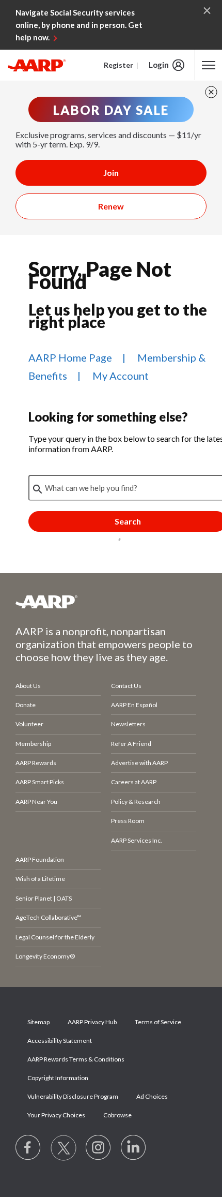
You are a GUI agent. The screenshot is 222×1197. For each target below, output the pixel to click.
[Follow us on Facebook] (28, 1148)
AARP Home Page (70, 357)
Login (159, 64)
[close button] (211, 92)
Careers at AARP (133, 782)
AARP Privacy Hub (92, 1022)
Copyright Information (57, 1078)
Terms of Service (158, 1022)
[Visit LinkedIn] (134, 1148)
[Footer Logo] (111, 601)
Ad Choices (152, 1096)
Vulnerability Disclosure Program (72, 1096)
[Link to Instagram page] (99, 1148)
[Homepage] (37, 65)
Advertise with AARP (139, 763)
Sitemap (38, 1022)
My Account (120, 375)
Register (118, 65)
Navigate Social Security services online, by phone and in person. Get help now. (78, 25)
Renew (111, 206)
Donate (25, 705)
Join (111, 172)
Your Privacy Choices (56, 1115)
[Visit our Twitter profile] (63, 1148)
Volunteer (29, 724)
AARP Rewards (35, 763)
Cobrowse (117, 1115)
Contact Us (126, 686)
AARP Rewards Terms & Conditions (75, 1059)
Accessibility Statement (59, 1040)
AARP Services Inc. (136, 840)
